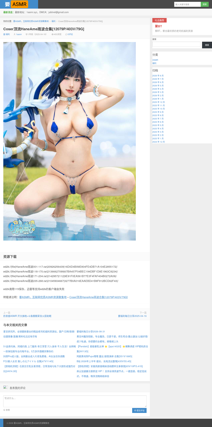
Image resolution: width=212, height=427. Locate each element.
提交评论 (140, 410)
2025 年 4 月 (158, 128)
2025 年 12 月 (158, 102)
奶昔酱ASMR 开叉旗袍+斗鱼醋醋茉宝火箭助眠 (27, 315)
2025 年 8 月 (158, 115)
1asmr (19, 34)
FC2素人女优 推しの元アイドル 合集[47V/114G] (28, 361)
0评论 (70, 34)
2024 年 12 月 (158, 141)
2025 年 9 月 (158, 112)
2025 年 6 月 (158, 121)
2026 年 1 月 (158, 98)
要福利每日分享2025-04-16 (132, 315)
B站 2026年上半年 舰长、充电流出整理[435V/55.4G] (104, 361)
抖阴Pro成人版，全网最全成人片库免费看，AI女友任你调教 (34, 356)
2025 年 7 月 (158, 118)
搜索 (154, 39)
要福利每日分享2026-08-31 (91, 331)
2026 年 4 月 (158, 88)
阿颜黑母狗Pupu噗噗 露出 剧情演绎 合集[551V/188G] (104, 356)
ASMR (155, 59)
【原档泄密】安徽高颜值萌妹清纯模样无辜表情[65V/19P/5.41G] (110, 366)
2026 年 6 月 (158, 82)
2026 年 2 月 (158, 95)
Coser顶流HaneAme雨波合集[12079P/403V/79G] (43, 28)
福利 (53, 21)
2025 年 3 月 (158, 131)
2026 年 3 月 (158, 92)
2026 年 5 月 (158, 85)
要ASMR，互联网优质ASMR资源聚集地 (19, 4)
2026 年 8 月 (158, 75)
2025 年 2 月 (158, 135)
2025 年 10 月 (158, 108)
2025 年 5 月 (158, 125)
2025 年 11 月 (158, 105)
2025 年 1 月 (158, 138)
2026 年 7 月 (158, 78)
